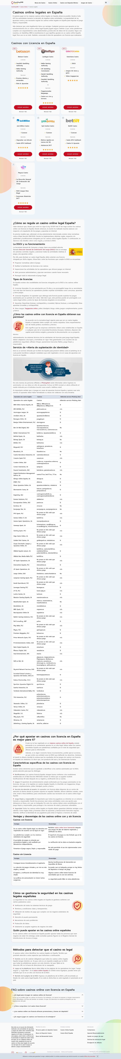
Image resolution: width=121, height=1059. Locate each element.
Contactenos (91, 1030)
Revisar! (46, 111)
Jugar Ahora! (47, 107)
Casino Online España (67, 1030)
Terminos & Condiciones (53, 1052)
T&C (50, 111)
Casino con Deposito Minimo (69, 3)
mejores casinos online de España (61, 743)
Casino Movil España (66, 1033)
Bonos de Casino (40, 3)
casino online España (40, 971)
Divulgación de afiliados (94, 1043)
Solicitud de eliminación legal (96, 1039)
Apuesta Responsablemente (95, 1033)
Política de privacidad (89, 1056)
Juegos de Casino (86, 3)
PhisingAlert (46, 383)
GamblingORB (14, 7)
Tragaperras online (31, 308)
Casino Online (52, 3)
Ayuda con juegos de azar (95, 1036)
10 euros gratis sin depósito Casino (46, 1030)
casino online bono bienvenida (65, 828)
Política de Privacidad (66, 1052)
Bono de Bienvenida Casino (44, 1036)
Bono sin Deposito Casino (44, 1033)
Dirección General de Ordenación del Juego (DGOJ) (37, 250)
